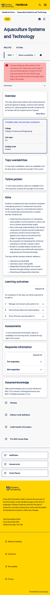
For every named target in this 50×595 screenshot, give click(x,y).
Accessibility (12, 567)
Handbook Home (8, 12)
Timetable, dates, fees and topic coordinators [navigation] (22, 122)
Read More (40, 114)
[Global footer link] (13, 489)
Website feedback (15, 542)
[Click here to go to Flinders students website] (8, 6)
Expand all (39, 289)
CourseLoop (43, 592)
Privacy (11, 579)
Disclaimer (12, 554)
